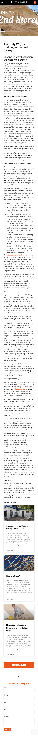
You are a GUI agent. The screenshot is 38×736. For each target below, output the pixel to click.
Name (6, 687)
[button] (2, 2)
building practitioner (20, 389)
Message (6, 716)
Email (5, 702)
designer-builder (9, 430)
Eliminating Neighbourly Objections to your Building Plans (17, 628)
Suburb (6, 709)
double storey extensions (15, 255)
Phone (6, 695)
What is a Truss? (13, 576)
